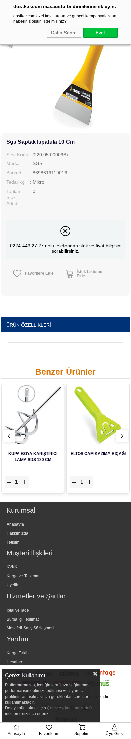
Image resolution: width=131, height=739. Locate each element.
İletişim (13, 542)
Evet (100, 32)
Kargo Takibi (18, 653)
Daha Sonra (64, 32)
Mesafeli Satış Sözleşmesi (30, 628)
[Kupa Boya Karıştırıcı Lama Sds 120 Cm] (33, 415)
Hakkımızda (17, 533)
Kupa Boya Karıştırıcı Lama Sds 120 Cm (32, 456)
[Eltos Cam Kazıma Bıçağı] (98, 415)
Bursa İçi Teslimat (23, 619)
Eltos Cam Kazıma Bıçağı (98, 453)
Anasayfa (15, 524)
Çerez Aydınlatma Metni (68, 708)
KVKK (12, 567)
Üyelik (12, 585)
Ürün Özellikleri (28, 325)
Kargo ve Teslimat (23, 576)
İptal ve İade (18, 610)
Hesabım (15, 662)
